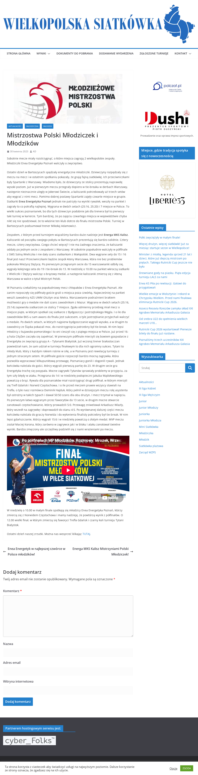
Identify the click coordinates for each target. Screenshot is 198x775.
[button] (48, 54)
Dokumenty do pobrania (74, 53)
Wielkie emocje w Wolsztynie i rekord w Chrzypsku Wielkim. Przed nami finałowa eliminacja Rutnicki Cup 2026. (165, 298)
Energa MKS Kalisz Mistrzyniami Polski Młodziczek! (101, 551)
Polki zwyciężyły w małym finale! (159, 237)
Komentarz (12, 591)
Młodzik (47, 126)
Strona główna (18, 53)
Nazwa (8, 644)
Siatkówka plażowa (151, 446)
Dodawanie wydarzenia (116, 53)
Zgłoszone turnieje (154, 53)
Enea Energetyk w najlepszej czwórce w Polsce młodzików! (36, 551)
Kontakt (181, 53)
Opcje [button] (173, 768)
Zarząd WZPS (147, 452)
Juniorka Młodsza (150, 420)
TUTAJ (86, 534)
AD (34, 151)
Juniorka (144, 414)
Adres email (11, 662)
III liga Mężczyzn (149, 395)
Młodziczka (32, 126)
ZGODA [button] (187, 768)
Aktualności (15, 126)
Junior (143, 401)
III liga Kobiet (147, 388)
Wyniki (41, 53)
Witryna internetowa (18, 681)
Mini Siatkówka (148, 427)
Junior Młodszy (148, 407)
